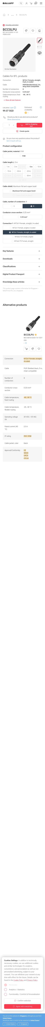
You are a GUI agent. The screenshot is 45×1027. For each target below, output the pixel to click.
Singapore (24, 1024)
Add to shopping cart (31, 125)
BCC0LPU (23, 15)
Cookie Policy (18, 980)
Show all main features (13, 100)
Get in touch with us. (14, 141)
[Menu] (41, 3)
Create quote (24, 131)
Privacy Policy (32, 980)
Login (12, 108)
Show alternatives (13, 119)
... (12, 14)
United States (10, 1024)
